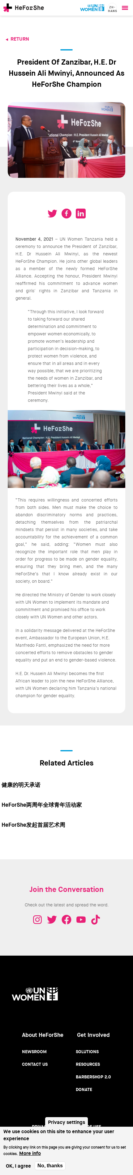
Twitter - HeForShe (52, 920)
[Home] (23, 7)
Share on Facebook (66, 213)
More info (30, 1153)
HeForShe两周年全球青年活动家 (42, 805)
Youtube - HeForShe (81, 920)
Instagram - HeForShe (37, 920)
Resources (88, 1064)
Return (20, 39)
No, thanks (50, 1165)
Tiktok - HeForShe (96, 920)
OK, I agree (18, 1166)
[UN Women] (92, 7)
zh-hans (112, 8)
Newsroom (34, 1051)
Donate (84, 1089)
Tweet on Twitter (52, 213)
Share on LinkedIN (81, 213)
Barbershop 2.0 (93, 1077)
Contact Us (35, 1064)
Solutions (87, 1051)
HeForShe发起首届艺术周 (33, 825)
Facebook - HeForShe (66, 920)
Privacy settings (66, 1122)
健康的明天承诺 (21, 785)
